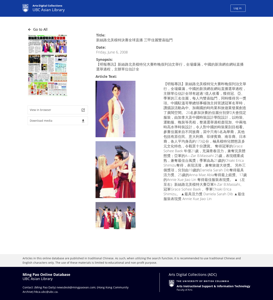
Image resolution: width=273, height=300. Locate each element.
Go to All (38, 29)
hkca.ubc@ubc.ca (46, 292)
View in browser (57, 110)
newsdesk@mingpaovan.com (76, 287)
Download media (57, 121)
